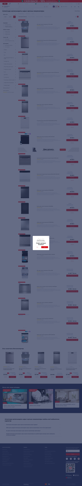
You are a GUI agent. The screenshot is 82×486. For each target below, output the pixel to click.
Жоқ (37, 247)
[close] (48, 237)
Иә (44, 247)
